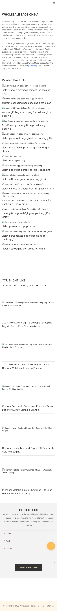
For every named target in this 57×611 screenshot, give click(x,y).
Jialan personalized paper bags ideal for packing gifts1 (24, 237)
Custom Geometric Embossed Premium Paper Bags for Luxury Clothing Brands (27, 408)
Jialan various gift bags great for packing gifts (28, 188)
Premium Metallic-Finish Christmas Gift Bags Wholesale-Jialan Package (27, 492)
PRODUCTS (41, 285)
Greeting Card (27, 285)
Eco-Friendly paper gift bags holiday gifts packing (25, 127)
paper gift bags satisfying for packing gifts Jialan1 (26, 215)
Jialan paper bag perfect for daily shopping (26, 169)
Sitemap (50, 606)
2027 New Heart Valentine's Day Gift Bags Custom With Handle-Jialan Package (26, 366)
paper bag (33, 66)
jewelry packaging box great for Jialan (23, 248)
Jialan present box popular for (19, 226)
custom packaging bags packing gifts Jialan (26, 103)
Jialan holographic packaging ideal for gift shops (25, 149)
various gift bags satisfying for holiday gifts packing (26, 114)
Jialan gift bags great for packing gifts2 (24, 179)
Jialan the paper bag (13, 160)
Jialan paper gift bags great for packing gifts (27, 138)
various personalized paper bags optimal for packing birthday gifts (26, 202)
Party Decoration (10, 285)
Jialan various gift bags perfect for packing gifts (26, 92)
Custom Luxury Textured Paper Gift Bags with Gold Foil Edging (28, 450)
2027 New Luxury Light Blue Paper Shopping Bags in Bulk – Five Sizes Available (27, 324)
